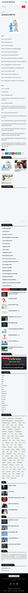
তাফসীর (7, 444)
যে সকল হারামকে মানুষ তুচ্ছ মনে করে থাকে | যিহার (9, 273)
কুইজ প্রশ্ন (3, 436)
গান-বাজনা (8, 438)
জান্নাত (14, 440)
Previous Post (5, 221)
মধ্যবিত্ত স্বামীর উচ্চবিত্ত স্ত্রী (12, 509)
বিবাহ (24, 456)
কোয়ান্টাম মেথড (22, 436)
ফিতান (22, 453)
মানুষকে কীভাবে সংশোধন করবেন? (7, 234)
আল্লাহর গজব (20, 425)
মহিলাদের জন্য (14, 409)
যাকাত (3, 467)
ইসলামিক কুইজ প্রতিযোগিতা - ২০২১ (14, 310)
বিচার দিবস (12, 456)
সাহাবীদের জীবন (18, 473)
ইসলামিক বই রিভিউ (17, 429)
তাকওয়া (24, 442)
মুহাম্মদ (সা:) (17, 464)
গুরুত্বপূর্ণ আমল (14, 391)
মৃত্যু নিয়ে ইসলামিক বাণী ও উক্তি (13, 304)
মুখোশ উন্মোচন (9, 462)
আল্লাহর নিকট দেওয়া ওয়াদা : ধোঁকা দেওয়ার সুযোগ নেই (20, 170)
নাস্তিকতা (14, 401)
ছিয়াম (10, 440)
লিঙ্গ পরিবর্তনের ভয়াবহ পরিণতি (6, 228)
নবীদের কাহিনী (14, 399)
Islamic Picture (18, 418)
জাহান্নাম (18, 440)
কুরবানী (12, 436)
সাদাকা (22, 471)
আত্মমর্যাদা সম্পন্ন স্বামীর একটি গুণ (13, 503)
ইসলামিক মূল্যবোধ (14, 385)
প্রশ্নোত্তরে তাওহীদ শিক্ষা (5, 169)
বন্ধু (2, 456)
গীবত (12, 438)
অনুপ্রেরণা (14, 375)
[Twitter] (9, 153)
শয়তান (3, 469)
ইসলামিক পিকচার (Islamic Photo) (14, 316)
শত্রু (18, 467)
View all (25, 157)
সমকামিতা (13, 471)
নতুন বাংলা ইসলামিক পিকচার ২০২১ (13, 341)
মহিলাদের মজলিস (4, 460)
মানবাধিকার (10, 460)
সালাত (9, 473)
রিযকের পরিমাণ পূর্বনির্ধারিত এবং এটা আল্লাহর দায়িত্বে (10, 237)
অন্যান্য (7, 425)
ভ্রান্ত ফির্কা (14, 407)
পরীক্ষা (11, 451)
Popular (6, 289)
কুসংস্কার (17, 436)
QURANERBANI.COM (5, 568)
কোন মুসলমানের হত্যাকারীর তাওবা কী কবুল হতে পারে (10, 261)
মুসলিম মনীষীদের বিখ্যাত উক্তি (12, 323)
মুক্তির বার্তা (3, 462)
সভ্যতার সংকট (8, 471)
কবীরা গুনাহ (20, 433)
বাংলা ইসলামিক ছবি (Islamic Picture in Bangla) (15, 348)
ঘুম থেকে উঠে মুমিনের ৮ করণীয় (6, 264)
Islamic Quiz (14, 289)
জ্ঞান (2, 442)
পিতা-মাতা (23, 451)
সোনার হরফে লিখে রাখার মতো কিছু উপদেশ (14, 544)
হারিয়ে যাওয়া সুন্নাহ (13, 478)
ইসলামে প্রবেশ (4, 433)
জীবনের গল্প (23, 440)
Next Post (23, 221)
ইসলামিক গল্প (4, 429)
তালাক (11, 444)
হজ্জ (13, 475)
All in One (15, 591)
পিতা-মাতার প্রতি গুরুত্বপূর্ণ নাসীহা (7, 255)
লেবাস (14, 467)
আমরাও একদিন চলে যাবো (6, 243)
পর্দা (19, 451)
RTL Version (21, 591)
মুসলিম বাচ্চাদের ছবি (4, 464)
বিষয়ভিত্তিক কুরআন (9, 458)
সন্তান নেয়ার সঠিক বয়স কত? (6, 285)
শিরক (10, 469)
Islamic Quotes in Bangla (7, 420)
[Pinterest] (12, 153)
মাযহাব (15, 460)
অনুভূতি (14, 379)
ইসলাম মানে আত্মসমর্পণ (5, 231)
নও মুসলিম (15, 447)
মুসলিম (14, 462)
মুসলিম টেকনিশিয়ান (19, 462)
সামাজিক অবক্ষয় (4, 473)
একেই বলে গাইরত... (11, 491)
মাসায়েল (19, 460)
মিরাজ (22, 460)
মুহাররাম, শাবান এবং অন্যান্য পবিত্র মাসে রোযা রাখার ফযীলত (11, 282)
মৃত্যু (22, 464)
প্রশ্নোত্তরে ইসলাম (14, 405)
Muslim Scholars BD (19, 420)
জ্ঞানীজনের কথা (14, 395)
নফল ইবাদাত (20, 447)
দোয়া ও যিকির (14, 397)
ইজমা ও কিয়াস (14, 427)
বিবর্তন (20, 456)
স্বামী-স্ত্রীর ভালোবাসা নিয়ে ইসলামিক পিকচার (9, 279)
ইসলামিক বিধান (4, 431)
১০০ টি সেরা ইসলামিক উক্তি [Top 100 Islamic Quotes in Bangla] (16, 293)
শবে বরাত (22, 467)
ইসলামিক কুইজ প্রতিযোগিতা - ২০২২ (14, 335)
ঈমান (12, 433)
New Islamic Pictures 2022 (9, 258)
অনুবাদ (14, 377)
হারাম (8, 478)
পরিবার (7, 451)
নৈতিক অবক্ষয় (23, 449)
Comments (22, 289)
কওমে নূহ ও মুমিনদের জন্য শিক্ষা (7, 240)
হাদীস (22, 475)
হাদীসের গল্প (3, 478)
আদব (14, 383)
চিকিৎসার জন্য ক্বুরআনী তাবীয (6, 270)
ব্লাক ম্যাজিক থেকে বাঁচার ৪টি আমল (7, 276)
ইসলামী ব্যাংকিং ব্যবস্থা (18, 431)
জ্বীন (12, 442)
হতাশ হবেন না (17, 475)
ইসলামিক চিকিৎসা (10, 429)
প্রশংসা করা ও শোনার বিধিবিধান (7, 267)
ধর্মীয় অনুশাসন (10, 447)
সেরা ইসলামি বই (8, 475)
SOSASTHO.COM (5, 570)
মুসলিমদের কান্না (12, 464)
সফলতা (3, 471)
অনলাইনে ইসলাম (14, 422)
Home (2, 12)
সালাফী (13, 473)
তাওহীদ (6, 12)
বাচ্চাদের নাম (7, 456)
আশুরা (3, 427)
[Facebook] (6, 153)
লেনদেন (11, 467)
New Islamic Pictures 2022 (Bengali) (13, 367)
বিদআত (17, 456)
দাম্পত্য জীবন (20, 444)
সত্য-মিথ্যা (19, 469)
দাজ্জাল (15, 444)
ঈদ (8, 433)
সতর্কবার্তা (14, 469)
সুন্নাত (3, 475)
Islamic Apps (10, 418)
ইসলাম (23, 427)
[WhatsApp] (16, 153)
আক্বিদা (14, 381)
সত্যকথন (14, 411)
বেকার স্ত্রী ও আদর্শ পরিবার (6, 246)
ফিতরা (18, 453)
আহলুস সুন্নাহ (8, 427)
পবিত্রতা (3, 451)
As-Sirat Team (16, 588)
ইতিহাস (19, 427)
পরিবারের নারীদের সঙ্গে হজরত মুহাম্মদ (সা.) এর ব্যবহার (16, 497)
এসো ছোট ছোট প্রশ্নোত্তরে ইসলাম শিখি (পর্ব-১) (16, 329)
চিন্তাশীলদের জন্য (14, 393)
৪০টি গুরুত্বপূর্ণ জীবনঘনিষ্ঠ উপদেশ (13, 538)
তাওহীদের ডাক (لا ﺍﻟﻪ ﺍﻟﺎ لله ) (6, 183)
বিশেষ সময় (3, 458)
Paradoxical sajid (5, 422)
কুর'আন (8, 436)
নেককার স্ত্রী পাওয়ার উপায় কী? (6, 252)
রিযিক (6, 467)
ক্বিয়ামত (14, 389)
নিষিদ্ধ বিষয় (14, 403)
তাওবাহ (16, 442)
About (9, 591)
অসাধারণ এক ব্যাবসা (5, 249)
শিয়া (6, 469)
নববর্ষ (3, 449)
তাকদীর (3, 444)
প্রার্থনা (15, 453)
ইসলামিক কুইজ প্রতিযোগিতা (12, 298)
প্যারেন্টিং (3, 453)
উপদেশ (14, 387)
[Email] (19, 153)
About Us (4, 418)
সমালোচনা (18, 471)
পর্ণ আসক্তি (15, 451)
